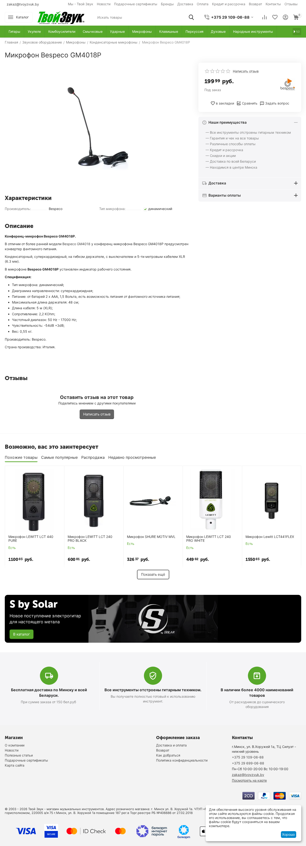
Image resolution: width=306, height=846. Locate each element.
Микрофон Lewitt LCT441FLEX (270, 537)
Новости (103, 4)
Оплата (202, 4)
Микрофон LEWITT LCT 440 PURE (30, 539)
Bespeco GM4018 (76, 244)
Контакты (273, 4)
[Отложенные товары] (275, 17)
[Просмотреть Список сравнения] (264, 17)
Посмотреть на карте (249, 780)
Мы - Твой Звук (80, 4)
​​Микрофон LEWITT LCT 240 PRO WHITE (208, 539)
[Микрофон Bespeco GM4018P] (97, 127)
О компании (14, 745)
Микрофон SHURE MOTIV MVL (151, 537)
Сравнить (249, 103)
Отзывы (291, 4)
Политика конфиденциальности (182, 760)
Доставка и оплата (171, 745)
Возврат (255, 4)
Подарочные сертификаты (135, 4)
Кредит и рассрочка (228, 4)
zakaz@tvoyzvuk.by (23, 4)
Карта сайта (14, 765)
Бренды (167, 4)
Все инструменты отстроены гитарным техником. (153, 689)
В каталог (21, 634)
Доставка (185, 4)
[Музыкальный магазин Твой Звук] (61, 17)
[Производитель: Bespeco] (287, 84)
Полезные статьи (19, 755)
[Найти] (191, 17)
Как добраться (168, 755)
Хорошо (288, 834)
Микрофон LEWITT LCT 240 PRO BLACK (90, 539)
